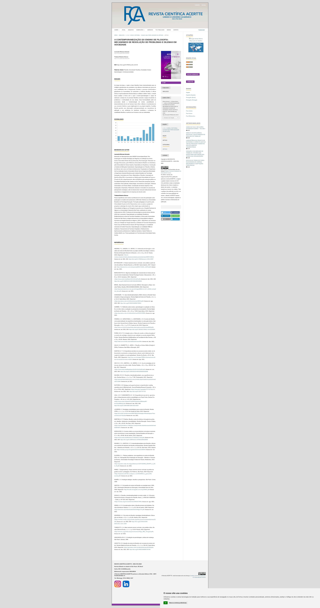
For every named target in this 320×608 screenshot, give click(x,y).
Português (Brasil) (191, 97)
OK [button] (165, 603)
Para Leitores (189, 111)
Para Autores (189, 113)
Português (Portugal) (191, 100)
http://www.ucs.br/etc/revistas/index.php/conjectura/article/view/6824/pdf (134, 327)
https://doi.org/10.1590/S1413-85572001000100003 (128, 281)
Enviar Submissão (192, 74)
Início (116, 35)
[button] (165, 212)
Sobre (116, 30)
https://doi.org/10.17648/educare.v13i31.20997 (141, 259)
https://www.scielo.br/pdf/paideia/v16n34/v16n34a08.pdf (129, 369)
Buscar (202, 30)
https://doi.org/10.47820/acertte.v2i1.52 (127, 65)
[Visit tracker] (195, 47)
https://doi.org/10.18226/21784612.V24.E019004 (142, 329)
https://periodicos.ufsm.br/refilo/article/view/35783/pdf (138, 547)
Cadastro (197, 5)
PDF (164, 82)
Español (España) (191, 95)
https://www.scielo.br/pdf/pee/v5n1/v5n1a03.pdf (127, 279)
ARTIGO (165, 149)
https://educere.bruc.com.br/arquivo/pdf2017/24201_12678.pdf (133, 267)
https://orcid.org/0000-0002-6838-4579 (121, 58)
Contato (175, 30)
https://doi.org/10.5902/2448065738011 (130, 303)
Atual (123, 30)
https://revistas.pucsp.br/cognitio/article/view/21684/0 (131, 449)
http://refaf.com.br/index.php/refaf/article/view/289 (128, 341)
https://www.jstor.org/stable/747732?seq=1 (143, 389)
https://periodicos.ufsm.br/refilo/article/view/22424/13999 (130, 313)
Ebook (169, 30)
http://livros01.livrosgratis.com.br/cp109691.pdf (136, 489)
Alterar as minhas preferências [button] (178, 603)
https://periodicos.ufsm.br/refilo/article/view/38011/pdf (129, 301)
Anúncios (150, 30)
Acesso (204, 5)
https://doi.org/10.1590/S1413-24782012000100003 (134, 439)
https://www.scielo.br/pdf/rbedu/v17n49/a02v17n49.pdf (129, 437)
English (188, 92)
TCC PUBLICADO (160, 30)
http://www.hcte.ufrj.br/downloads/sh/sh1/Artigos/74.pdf (129, 509)
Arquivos (131, 30)
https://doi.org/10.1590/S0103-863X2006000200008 (134, 371)
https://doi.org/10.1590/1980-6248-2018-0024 (126, 405)
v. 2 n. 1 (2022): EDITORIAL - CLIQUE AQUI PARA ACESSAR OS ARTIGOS (144, 35)
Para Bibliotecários (190, 116)
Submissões (140, 30)
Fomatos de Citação (169, 117)
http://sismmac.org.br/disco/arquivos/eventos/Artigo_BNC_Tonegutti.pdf (134, 531)
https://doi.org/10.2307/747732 (137, 391)
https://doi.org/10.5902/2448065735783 (140, 549)
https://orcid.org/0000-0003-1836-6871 (121, 53)
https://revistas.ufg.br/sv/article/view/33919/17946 (128, 501)
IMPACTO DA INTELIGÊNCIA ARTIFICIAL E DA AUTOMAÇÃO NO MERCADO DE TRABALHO (195, 134)
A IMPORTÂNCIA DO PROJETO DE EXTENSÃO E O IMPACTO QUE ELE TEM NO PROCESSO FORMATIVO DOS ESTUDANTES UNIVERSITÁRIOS (196, 144)
